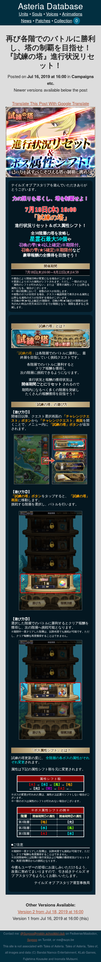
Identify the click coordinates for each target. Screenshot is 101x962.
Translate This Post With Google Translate (50, 103)
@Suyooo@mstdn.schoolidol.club (42, 933)
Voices (52, 14)
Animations (72, 14)
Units (23, 14)
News (26, 20)
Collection (63, 20)
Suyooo (32, 939)
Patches (42, 20)
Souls (37, 14)
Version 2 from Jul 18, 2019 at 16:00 (50, 911)
